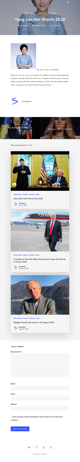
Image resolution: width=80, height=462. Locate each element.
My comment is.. (17, 352)
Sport (37, 194)
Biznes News (30, 13)
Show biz (51, 13)
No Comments (55, 25)
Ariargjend (25, 25)
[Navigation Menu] (68, 2)
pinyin (27, 75)
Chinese (21, 75)
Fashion (41, 13)
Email (13, 394)
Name (13, 384)
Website (14, 404)
